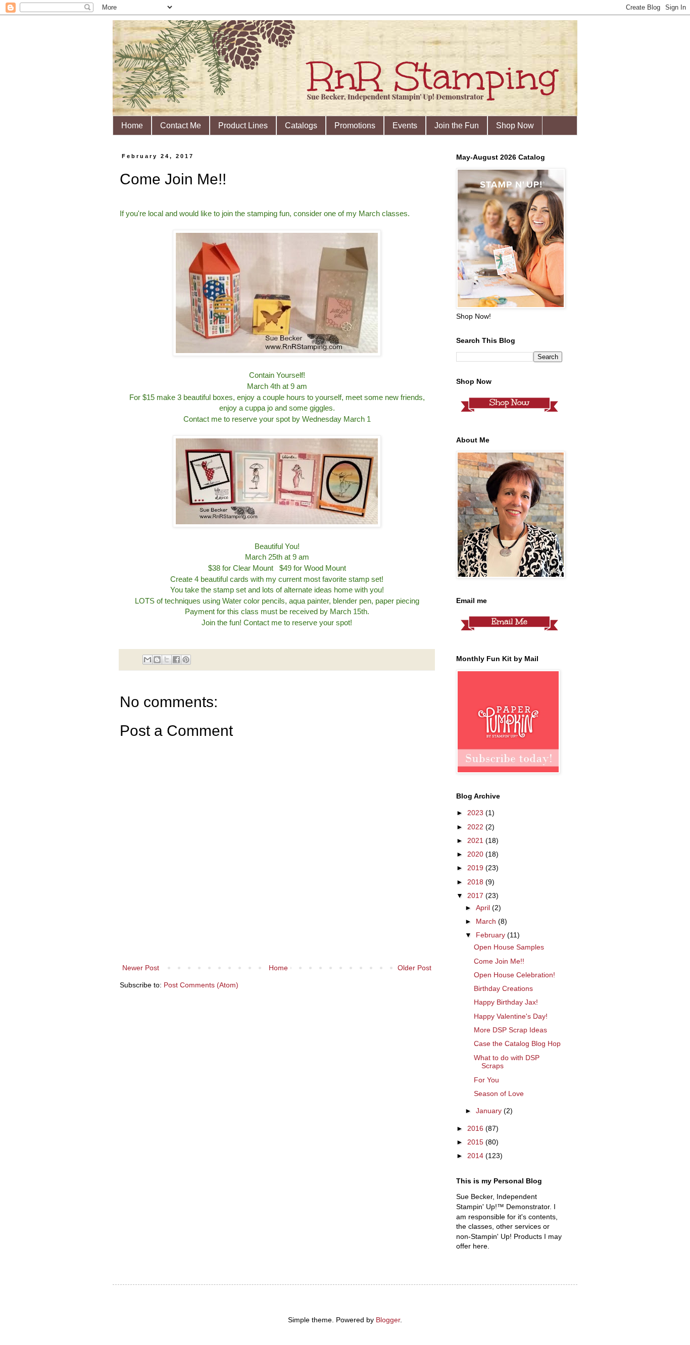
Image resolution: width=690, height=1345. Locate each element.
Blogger (388, 1320)
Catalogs (301, 125)
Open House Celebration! (514, 975)
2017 (476, 895)
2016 (476, 1128)
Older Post (414, 968)
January (490, 1111)
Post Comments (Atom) (201, 985)
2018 (476, 882)
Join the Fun (456, 125)
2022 (476, 827)
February (491, 935)
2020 (476, 854)
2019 (476, 868)
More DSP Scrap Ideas (510, 1030)
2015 (476, 1142)
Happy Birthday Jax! (506, 1002)
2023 (476, 813)
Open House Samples (509, 947)
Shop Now (515, 125)
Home (132, 125)
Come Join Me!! (499, 961)
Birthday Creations (503, 988)
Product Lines (243, 125)
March (487, 921)
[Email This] (147, 660)
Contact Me (180, 125)
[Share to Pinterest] (186, 660)
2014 (476, 1156)
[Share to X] (167, 660)
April (484, 908)
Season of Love (499, 1093)
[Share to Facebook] (176, 660)
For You (486, 1080)
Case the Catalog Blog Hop (517, 1043)
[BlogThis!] (157, 660)
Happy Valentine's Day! (511, 1016)
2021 (476, 840)
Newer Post (140, 968)
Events (404, 125)
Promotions (354, 125)
